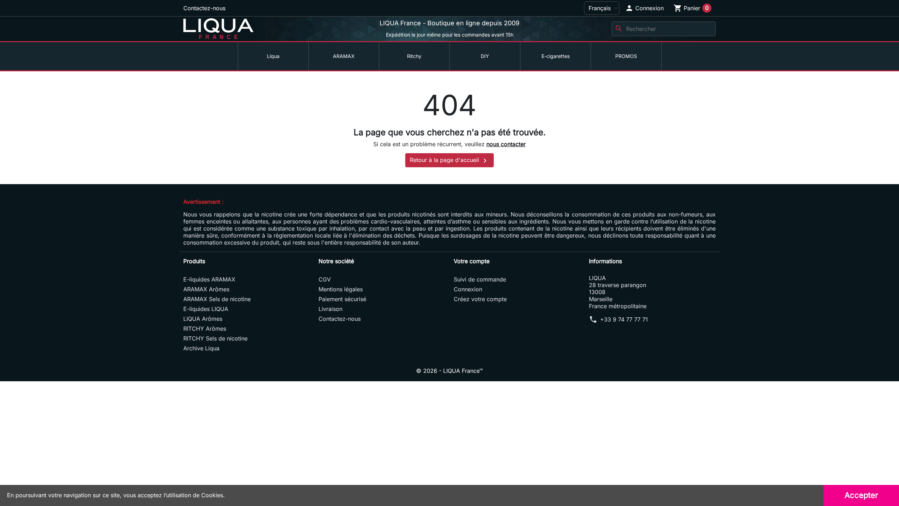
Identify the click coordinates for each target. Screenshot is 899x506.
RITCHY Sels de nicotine (215, 338)
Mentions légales (341, 289)
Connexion (468, 289)
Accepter (861, 495)
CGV (325, 279)
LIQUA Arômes (202, 318)
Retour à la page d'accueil (449, 160)
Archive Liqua (201, 348)
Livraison (330, 308)
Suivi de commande (480, 279)
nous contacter (506, 144)
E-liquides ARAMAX (209, 279)
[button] (644, 8)
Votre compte (472, 261)
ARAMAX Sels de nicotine (217, 299)
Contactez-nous (204, 8)
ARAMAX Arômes (206, 289)
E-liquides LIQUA (205, 308)
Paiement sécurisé (342, 299)
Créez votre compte (480, 299)
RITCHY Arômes (204, 328)
